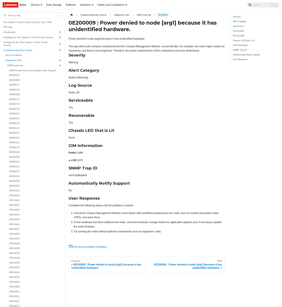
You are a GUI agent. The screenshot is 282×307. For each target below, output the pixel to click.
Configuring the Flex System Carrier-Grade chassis (25, 43)
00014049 (14, 238)
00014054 (14, 272)
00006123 (14, 137)
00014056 (14, 282)
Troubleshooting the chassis (17, 50)
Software (71, 4)
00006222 (14, 166)
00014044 (14, 214)
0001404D (14, 257)
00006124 (14, 142)
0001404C (14, 253)
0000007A (14, 89)
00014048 (14, 234)
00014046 (14, 224)
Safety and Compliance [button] (111, 4)
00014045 (14, 219)
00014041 (14, 200)
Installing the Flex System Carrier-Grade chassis (28, 37)
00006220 (14, 157)
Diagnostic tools (13, 60)
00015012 (14, 301)
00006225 (14, 181)
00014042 (14, 205)
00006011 (14, 113)
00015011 (14, 296)
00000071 (14, 84)
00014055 (14, 277)
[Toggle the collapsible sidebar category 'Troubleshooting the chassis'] (60, 50)
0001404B (14, 248)
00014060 (14, 286)
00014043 (14, 209)
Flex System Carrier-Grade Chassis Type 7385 (27, 22)
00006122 (14, 133)
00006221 (14, 161)
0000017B (14, 109)
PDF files (8, 27)
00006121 (14, 128)
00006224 (14, 176)
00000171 (14, 99)
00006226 (14, 185)
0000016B (14, 94)
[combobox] (8, 15)
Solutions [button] (85, 4)
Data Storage (54, 4)
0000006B (14, 80)
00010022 (14, 190)
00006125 (14, 147)
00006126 (14, 152)
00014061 (14, 291)
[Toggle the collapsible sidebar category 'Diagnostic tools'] (60, 60)
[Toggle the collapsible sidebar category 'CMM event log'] (60, 65)
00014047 (14, 229)
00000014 (14, 75)
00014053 (14, 267)
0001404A (14, 243)
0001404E (14, 262)
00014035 (14, 195)
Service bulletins (13, 55)
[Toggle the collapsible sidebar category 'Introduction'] (60, 32)
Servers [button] (35, 4)
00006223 (14, 171)
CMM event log (15, 65)
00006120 (14, 123)
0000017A (14, 104)
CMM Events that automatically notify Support (32, 70)
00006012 (14, 118)
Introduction (9, 32)
